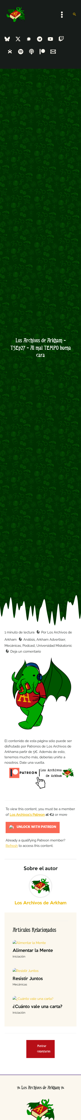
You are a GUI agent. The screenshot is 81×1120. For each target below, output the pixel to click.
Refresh (12, 846)
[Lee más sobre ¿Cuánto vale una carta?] (33, 998)
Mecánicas (12, 645)
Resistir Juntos (28, 978)
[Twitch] (61, 39)
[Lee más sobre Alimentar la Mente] (29, 942)
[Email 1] (53, 51)
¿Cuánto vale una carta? (37, 1006)
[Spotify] (20, 51)
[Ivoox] (10, 51)
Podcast (28, 645)
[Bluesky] (7, 39)
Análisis (29, 639)
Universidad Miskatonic (54, 645)
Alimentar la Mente (33, 950)
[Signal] (29, 39)
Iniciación (19, 956)
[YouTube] (50, 39)
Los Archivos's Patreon (27, 814)
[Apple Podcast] (31, 51)
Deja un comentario (25, 651)
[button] (74, 14)
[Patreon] (42, 51)
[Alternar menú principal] (62, 15)
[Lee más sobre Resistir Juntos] (25, 970)
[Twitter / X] (18, 39)
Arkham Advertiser (50, 639)
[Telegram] (39, 39)
